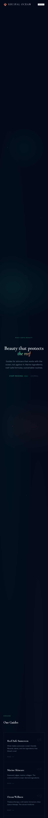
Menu (41, 4)
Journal (34, 376)
